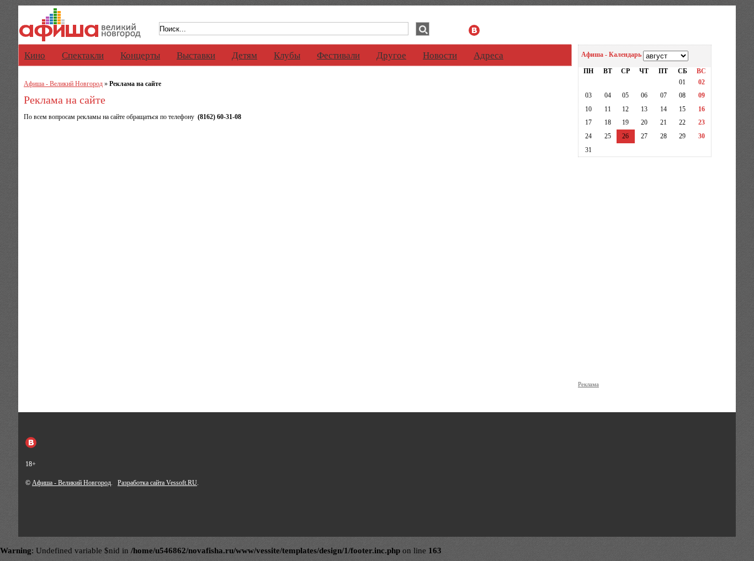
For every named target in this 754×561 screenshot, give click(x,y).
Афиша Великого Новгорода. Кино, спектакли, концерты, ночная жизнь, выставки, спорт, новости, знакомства (80, 24)
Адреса (488, 55)
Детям (244, 55)
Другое (391, 55)
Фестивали (338, 55)
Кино (34, 55)
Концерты (140, 55)
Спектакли (83, 55)
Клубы (287, 55)
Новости (440, 55)
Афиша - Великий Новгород (63, 84)
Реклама (588, 384)
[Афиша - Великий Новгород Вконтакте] (474, 30)
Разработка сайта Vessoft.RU (157, 483)
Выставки (196, 55)
